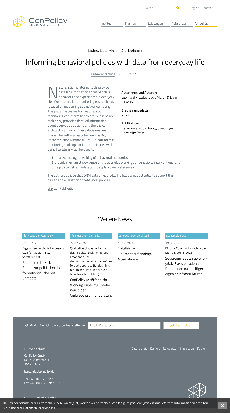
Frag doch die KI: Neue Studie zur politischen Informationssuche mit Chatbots (43, 263)
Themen (130, 23)
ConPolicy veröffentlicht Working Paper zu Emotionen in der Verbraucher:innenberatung (91, 272)
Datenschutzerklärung (39, 407)
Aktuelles (201, 23)
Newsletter (170, 348)
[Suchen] (178, 7)
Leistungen (155, 23)
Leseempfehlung (103, 74)
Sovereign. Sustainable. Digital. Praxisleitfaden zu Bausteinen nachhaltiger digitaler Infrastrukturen (186, 261)
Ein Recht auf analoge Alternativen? (135, 254)
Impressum (187, 348)
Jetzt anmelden (181, 325)
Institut (106, 23)
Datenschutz (139, 348)
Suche (201, 348)
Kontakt (208, 7)
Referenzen (179, 23)
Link (50, 188)
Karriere (155, 348)
